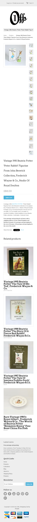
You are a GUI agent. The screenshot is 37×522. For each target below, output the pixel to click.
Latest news (9, 442)
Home (5, 462)
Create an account (18, 3)
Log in (9, 3)
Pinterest (22, 493)
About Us (6, 471)
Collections (7, 466)
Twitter (5, 493)
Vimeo (26, 493)
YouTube (14, 493)
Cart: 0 (31, 3)
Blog (5, 469)
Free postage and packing (11, 445)
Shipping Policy (8, 473)
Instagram (18, 493)
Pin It (22, 230)
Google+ (5, 498)
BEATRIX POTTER (17, 204)
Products (11, 35)
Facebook (9, 493)
